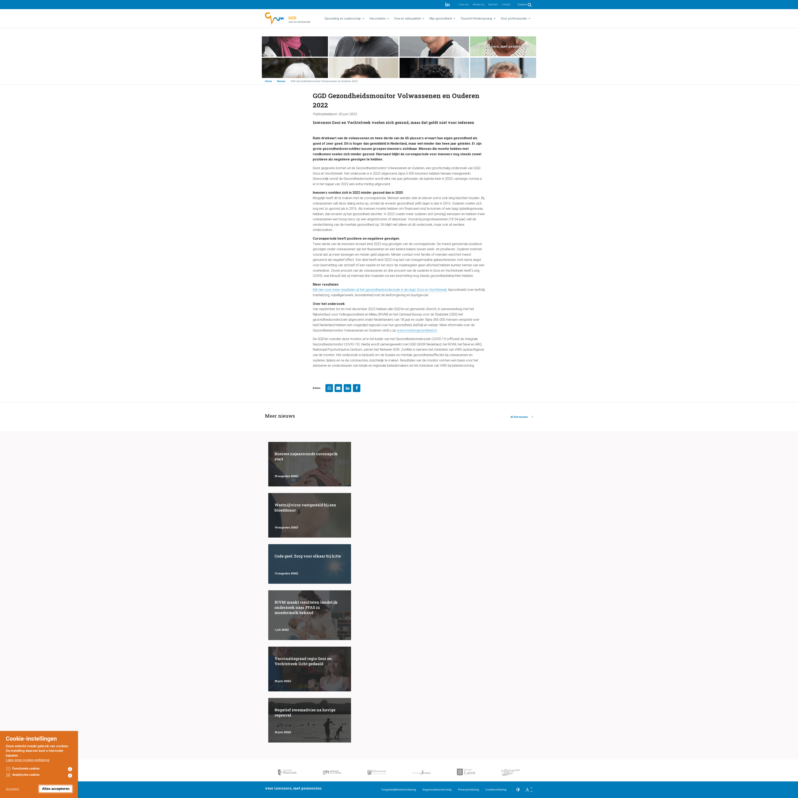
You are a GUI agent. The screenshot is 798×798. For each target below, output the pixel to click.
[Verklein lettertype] (531, 791)
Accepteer (12, 789)
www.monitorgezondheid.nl (417, 330)
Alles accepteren (55, 789)
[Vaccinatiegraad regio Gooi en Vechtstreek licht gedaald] (309, 669)
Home (268, 81)
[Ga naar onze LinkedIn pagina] (447, 4)
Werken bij (478, 4)
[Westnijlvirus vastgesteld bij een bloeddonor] (309, 515)
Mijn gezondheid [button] (440, 18)
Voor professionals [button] (514, 18)
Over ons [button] (464, 4)
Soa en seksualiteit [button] (407, 18)
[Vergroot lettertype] (531, 788)
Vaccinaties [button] (377, 18)
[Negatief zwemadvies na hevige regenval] (309, 720)
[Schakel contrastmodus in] (518, 790)
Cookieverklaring (495, 789)
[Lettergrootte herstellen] (527, 790)
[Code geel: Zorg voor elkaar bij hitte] (309, 563)
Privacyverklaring (468, 789)
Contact (506, 4)
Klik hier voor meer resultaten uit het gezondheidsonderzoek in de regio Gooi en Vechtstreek (380, 290)
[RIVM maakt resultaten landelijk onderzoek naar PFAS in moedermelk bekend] (309, 615)
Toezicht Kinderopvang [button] (476, 18)
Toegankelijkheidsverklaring (398, 789)
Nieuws (281, 81)
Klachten (493, 4)
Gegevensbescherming (437, 789)
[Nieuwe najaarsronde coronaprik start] (309, 464)
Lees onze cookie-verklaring (27, 760)
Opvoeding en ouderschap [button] (342, 18)
